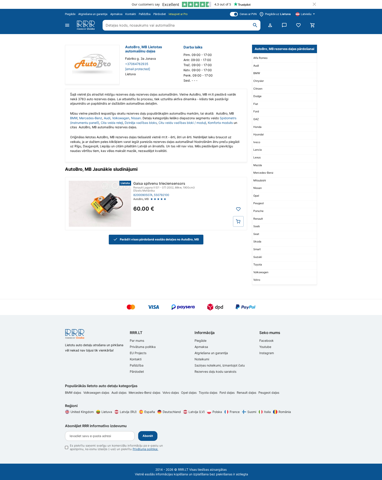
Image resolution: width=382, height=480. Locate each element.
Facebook (266, 340)
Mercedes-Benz (90, 118)
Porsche (258, 211)
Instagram (266, 353)
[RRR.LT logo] (86, 25)
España (149, 412)
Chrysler (258, 81)
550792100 (161, 195)
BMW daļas (73, 392)
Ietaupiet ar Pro (178, 14)
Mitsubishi (259, 180)
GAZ (256, 119)
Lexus (257, 157)
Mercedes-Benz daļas (145, 392)
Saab (256, 226)
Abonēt (148, 436)
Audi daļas (119, 392)
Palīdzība (145, 14)
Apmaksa (116, 14)
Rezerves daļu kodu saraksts (215, 371)
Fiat (255, 104)
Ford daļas (227, 392)
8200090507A (143, 195)
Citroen (257, 88)
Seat (256, 234)
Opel (256, 195)
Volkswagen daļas (96, 392)
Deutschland (172, 412)
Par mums (137, 340)
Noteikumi (202, 359)
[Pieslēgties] (270, 25)
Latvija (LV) (197, 412)
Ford (256, 111)
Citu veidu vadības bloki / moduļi (182, 123)
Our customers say (146, 4)
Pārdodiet (159, 14)
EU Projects (138, 353)
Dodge (257, 96)
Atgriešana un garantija (92, 14)
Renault (258, 218)
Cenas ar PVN (248, 14)
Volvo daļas (171, 392)
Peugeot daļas (268, 392)
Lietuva (106, 412)
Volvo (256, 279)
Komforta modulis (220, 123)
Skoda (257, 241)
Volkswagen (120, 118)
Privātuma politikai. (145, 449)
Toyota (257, 264)
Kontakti (130, 14)
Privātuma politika (143, 347)
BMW (73, 118)
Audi (107, 118)
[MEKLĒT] (255, 25)
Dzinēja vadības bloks (141, 123)
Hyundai (258, 134)
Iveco (256, 142)
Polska (217, 412)
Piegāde (70, 14)
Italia (267, 412)
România (285, 412)
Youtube (265, 347)
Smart (257, 249)
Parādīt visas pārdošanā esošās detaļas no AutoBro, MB (159, 239)
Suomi (251, 412)
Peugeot (258, 203)
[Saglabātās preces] (298, 25)
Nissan (136, 118)
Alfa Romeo (260, 58)
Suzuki (257, 257)
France (235, 412)
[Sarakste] (284, 25)
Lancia (257, 149)
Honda (257, 127)
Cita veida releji (112, 123)
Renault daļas (247, 392)
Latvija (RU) (128, 412)
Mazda (257, 165)
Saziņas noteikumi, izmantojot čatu (220, 365)
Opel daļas (189, 392)
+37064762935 (136, 64)
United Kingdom (82, 412)
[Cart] (312, 25)
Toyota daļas (208, 392)
